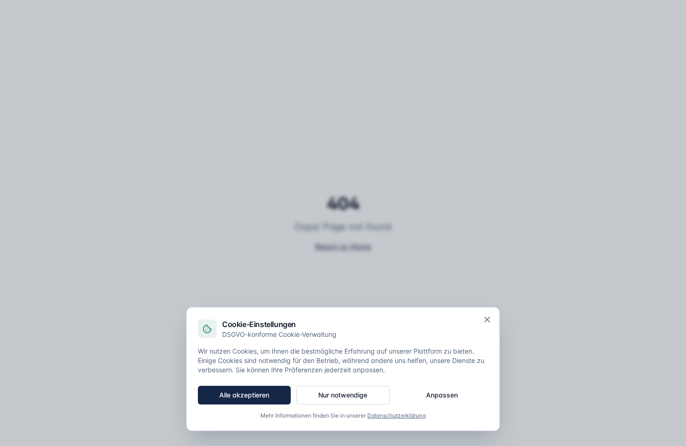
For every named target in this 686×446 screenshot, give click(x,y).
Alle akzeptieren (244, 395)
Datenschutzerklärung (396, 415)
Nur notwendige (342, 395)
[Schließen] (487, 319)
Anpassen (442, 395)
